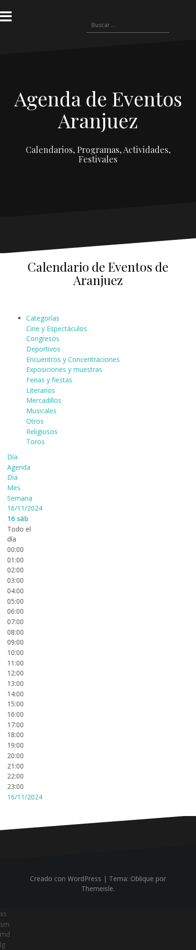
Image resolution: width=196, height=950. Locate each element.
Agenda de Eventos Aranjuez (98, 109)
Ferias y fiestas (49, 379)
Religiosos (42, 431)
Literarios (40, 390)
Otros (35, 421)
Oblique (142, 878)
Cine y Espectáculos (56, 328)
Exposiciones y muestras (64, 369)
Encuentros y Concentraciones (73, 359)
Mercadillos (43, 400)
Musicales (41, 410)
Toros (35, 441)
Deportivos (43, 348)
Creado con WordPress (65, 878)
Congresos (42, 338)
